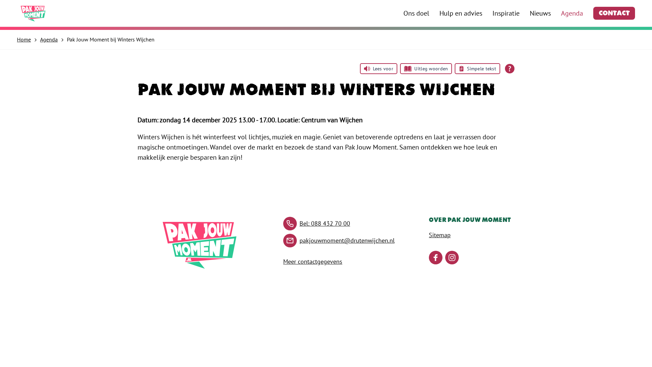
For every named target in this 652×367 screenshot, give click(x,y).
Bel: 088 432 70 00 (325, 223)
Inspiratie (506, 13)
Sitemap (440, 235)
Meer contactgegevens (312, 261)
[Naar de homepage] (33, 13)
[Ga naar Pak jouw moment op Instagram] (452, 257)
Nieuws (540, 13)
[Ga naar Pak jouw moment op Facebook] (435, 257)
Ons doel (416, 13)
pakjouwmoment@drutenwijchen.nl (347, 240)
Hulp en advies (460, 13)
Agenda (572, 13)
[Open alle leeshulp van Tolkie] (509, 68)
